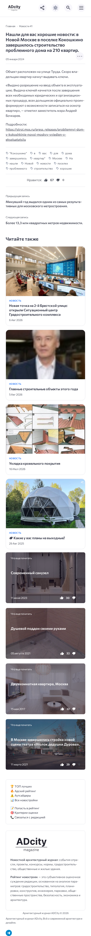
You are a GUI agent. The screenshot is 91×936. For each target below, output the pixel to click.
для (56, 153)
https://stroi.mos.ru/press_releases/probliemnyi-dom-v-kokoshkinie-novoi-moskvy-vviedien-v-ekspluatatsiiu (45, 134)
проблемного (18, 168)
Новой (29, 163)
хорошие (66, 168)
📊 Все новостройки (24, 800)
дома (68, 153)
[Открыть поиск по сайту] (68, 8)
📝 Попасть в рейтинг (24, 808)
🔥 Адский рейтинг (23, 791)
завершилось (18, 158)
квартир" (39, 158)
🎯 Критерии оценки (24, 812)
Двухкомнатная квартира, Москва (39, 684)
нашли (14, 163)
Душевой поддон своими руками (38, 628)
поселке (63, 163)
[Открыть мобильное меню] (81, 8)
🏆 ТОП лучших (21, 786)
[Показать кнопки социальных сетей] (43, 8)
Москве (57, 158)
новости (45, 163)
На (71, 158)
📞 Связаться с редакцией (27, 817)
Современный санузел (30, 573)
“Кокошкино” (18, 153)
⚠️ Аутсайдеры (20, 795)
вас (44, 153)
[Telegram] (9, 933)
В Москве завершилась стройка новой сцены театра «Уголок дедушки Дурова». (45, 741)
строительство (43, 168)
